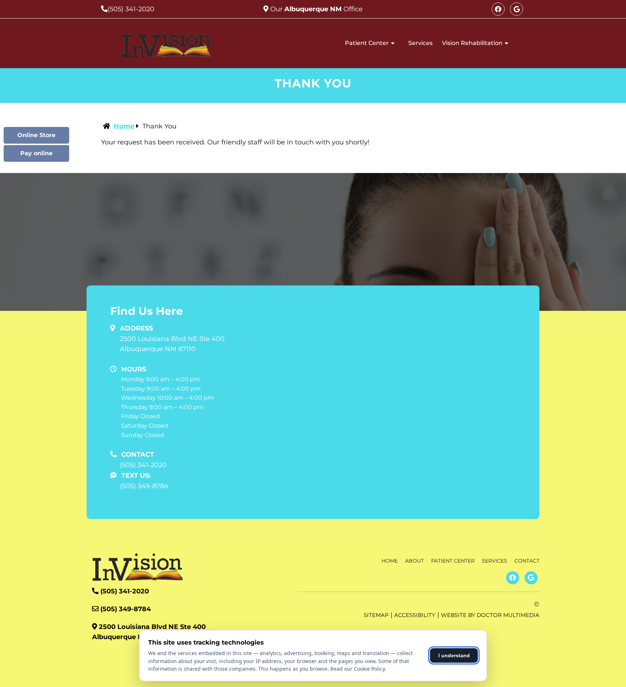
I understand (454, 655)
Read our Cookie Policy (357, 668)
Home (124, 126)
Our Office (315, 9)
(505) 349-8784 (144, 486)
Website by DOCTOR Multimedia (490, 615)
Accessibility (414, 615)
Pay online (36, 153)
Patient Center (367, 43)
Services (420, 43)
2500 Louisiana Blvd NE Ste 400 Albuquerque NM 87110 (172, 344)
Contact (526, 561)
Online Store (36, 135)
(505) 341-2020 (131, 9)
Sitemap (376, 615)
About (414, 561)
